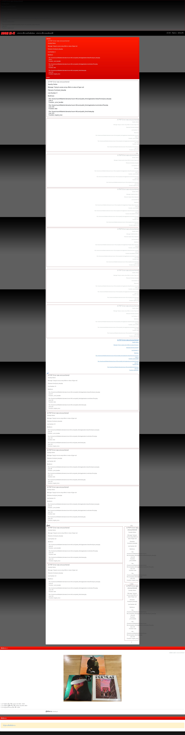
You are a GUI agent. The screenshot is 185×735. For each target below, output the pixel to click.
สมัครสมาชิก (181, 33)
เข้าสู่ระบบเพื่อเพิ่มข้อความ (9, 725)
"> (46, 373)
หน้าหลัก (168, 33)
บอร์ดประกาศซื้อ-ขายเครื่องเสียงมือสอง (26, 33)
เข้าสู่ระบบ (174, 33)
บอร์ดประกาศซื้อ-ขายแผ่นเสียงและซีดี (44, 33)
